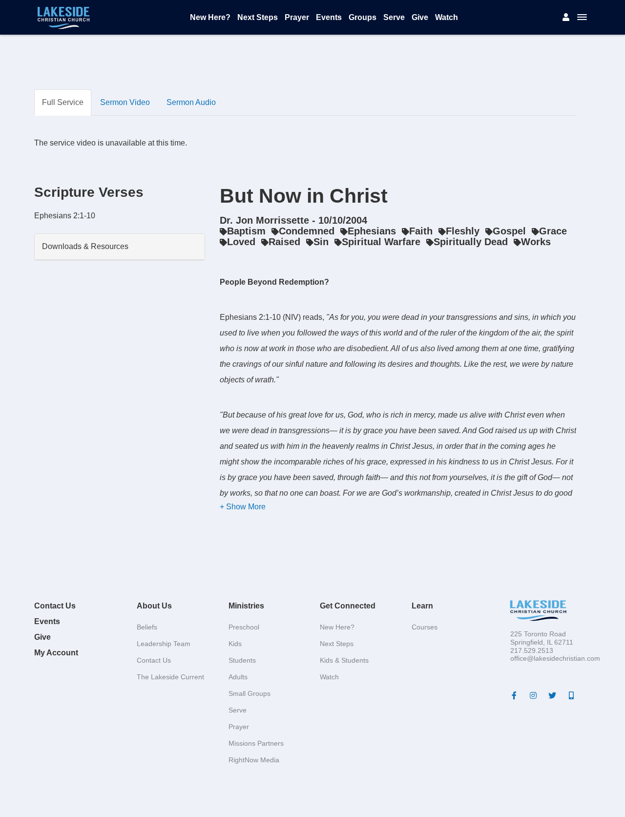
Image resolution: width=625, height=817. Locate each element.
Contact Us (55, 606)
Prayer (297, 17)
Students (242, 660)
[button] (243, 507)
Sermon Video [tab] (125, 102)
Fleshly (462, 231)
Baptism (246, 231)
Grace (553, 231)
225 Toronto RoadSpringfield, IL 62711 (541, 638)
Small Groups (250, 693)
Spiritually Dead (471, 241)
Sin (321, 241)
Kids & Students (344, 660)
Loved (241, 241)
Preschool (244, 627)
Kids (235, 643)
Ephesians (372, 231)
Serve (394, 17)
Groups (362, 17)
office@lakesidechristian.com (555, 658)
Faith (421, 231)
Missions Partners (256, 743)
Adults (238, 676)
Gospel (509, 231)
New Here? (210, 17)
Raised (284, 241)
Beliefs (147, 627)
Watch (446, 17)
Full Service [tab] (62, 102)
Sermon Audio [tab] (191, 102)
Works (536, 241)
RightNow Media (254, 759)
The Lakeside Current (170, 676)
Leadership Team (163, 643)
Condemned (306, 231)
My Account (56, 653)
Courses (425, 627)
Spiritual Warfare (381, 241)
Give (420, 17)
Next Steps (257, 17)
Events (329, 17)
